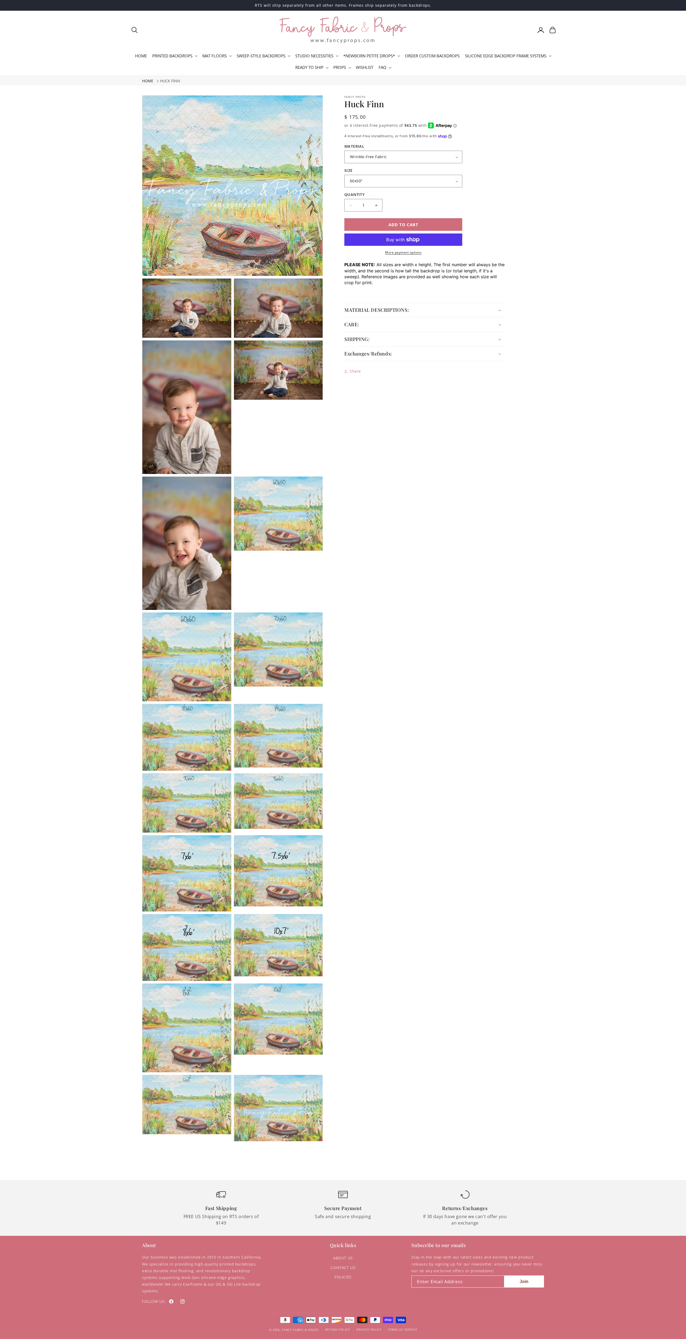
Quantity (354, 194)
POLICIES (343, 1276)
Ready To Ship (309, 67)
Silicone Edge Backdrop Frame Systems (505, 55)
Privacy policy (369, 1329)
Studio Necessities (314, 55)
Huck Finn (170, 80)
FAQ (382, 67)
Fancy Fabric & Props (300, 1330)
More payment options (403, 252)
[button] (134, 30)
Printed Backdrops (172, 55)
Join (524, 1281)
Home (147, 80)
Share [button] (355, 371)
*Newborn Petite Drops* (369, 55)
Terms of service (402, 1329)
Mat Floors (214, 55)
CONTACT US (342, 1267)
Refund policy (337, 1329)
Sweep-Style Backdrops (261, 55)
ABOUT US (343, 1257)
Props (339, 67)
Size (348, 170)
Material (354, 146)
